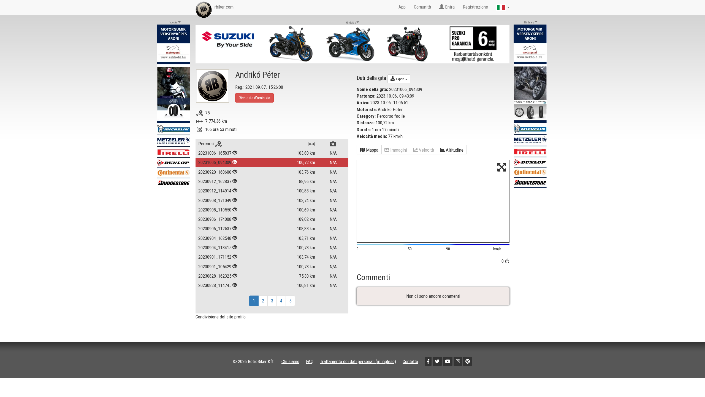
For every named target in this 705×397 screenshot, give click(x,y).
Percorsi (206, 143)
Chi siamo (290, 361)
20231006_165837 (214, 153)
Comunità (422, 7)
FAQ (309, 361)
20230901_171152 (214, 257)
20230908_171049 (214, 200)
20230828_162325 (214, 276)
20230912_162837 (214, 181)
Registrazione (475, 7)
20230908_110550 (214, 210)
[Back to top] (689, 381)
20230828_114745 (214, 285)
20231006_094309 (214, 162)
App (402, 7)
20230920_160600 (214, 172)
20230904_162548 (214, 238)
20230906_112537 (214, 228)
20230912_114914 (214, 191)
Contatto (410, 361)
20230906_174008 (214, 219)
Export (400, 79)
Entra (449, 7)
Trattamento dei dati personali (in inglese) (358, 361)
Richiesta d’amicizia (254, 98)
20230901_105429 (214, 266)
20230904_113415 (214, 247)
